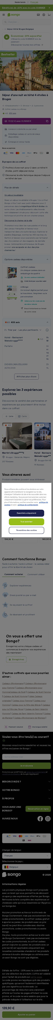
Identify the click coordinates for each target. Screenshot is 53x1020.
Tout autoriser (26, 521)
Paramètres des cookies (26, 530)
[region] (26, 510)
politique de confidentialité (28, 505)
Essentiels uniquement (26, 513)
